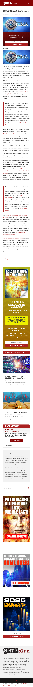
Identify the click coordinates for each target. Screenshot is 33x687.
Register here (16, 440)
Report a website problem (8, 685)
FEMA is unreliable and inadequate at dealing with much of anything (15, 171)
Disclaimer (17, 685)
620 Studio (25, 683)
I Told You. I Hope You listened (16, 412)
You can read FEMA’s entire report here (13, 238)
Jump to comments (10, 259)
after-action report (12, 81)
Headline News (17, 14)
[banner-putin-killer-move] (16, 541)
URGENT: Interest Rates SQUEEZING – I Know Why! (15, 377)
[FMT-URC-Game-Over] (16, 586)
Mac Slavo (6, 14)
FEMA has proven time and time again (13, 133)
